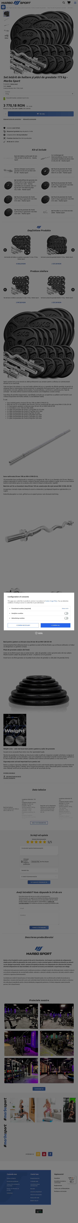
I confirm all (55, 625)
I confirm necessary (23, 625)
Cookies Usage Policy (51, 601)
